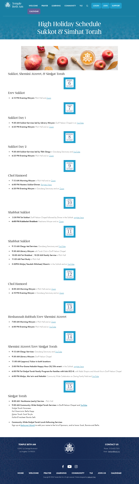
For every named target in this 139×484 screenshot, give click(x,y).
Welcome (33, 5)
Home (21, 473)
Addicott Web (91, 477)
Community (70, 5)
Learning (56, 5)
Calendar (33, 11)
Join (105, 5)
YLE (81, 5)
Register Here (46, 184)
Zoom (49, 98)
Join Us (102, 473)
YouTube (80, 122)
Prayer (45, 5)
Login (96, 5)
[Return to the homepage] (14, 5)
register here (79, 217)
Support (116, 5)
